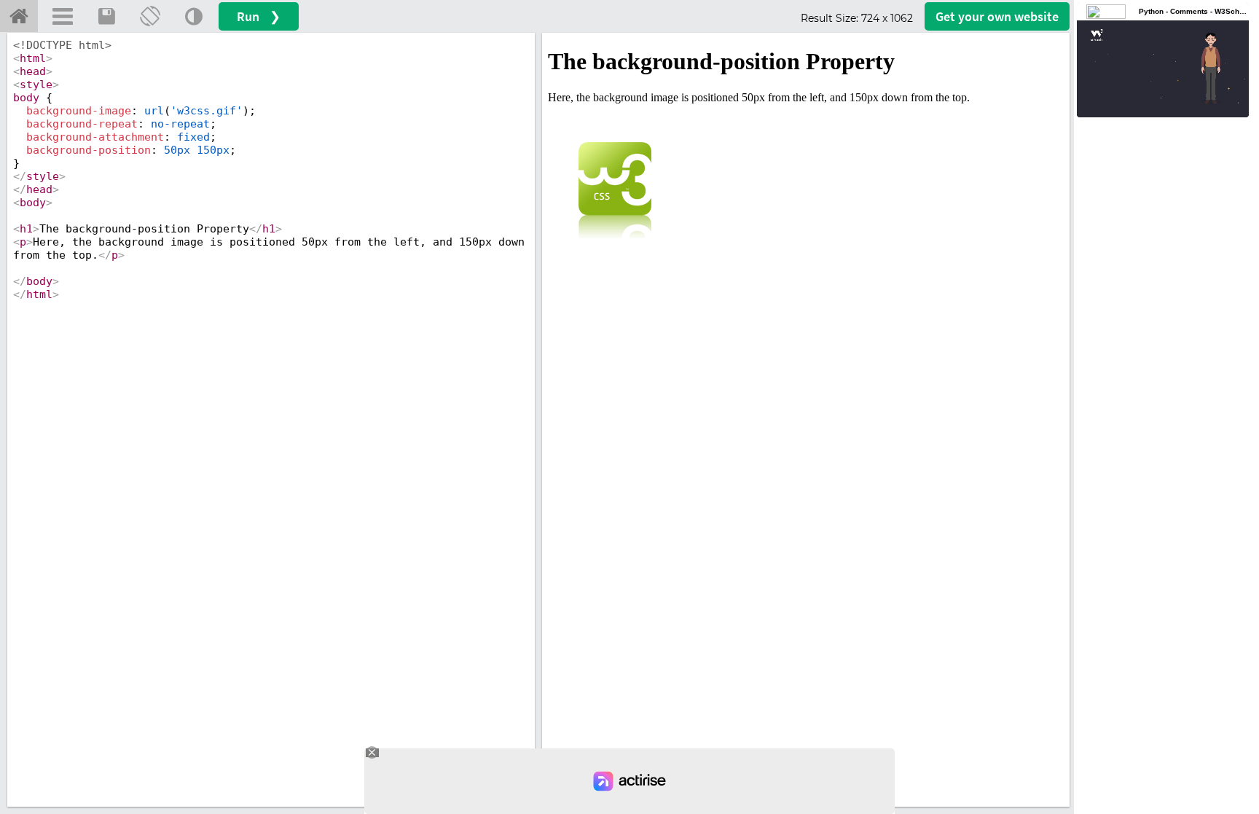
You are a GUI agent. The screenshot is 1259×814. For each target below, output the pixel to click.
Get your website (997, 16)
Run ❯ (259, 16)
